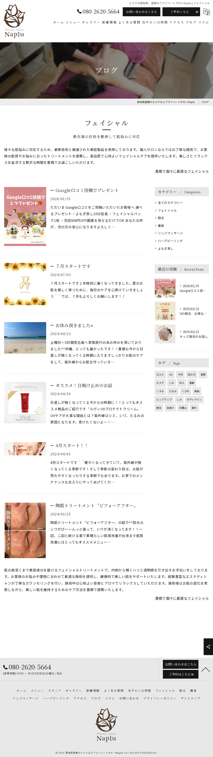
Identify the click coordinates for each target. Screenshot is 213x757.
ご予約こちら (179, 12)
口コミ (160, 374)
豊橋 (203, 374)
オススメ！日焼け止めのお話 (84, 385)
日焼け (170, 407)
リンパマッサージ (170, 233)
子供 (180, 374)
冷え (181, 382)
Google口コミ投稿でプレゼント (87, 190)
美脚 (191, 382)
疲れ (194, 407)
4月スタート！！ (72, 445)
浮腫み (183, 407)
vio (171, 374)
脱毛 (161, 218)
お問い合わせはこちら (141, 12)
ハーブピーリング (170, 241)
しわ (171, 382)
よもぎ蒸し (166, 248)
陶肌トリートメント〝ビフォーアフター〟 (97, 505)
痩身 (161, 225)
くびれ (185, 391)
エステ (160, 382)
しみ (179, 399)
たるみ (173, 391)
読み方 (192, 374)
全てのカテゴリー (170, 202)
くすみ (160, 391)
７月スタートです (73, 266)
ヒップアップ (164, 399)
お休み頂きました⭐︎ (74, 325)
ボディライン (194, 399)
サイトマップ (190, 698)
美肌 (196, 391)
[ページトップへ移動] (206, 669)
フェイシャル (167, 210)
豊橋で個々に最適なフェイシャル (182, 171)
